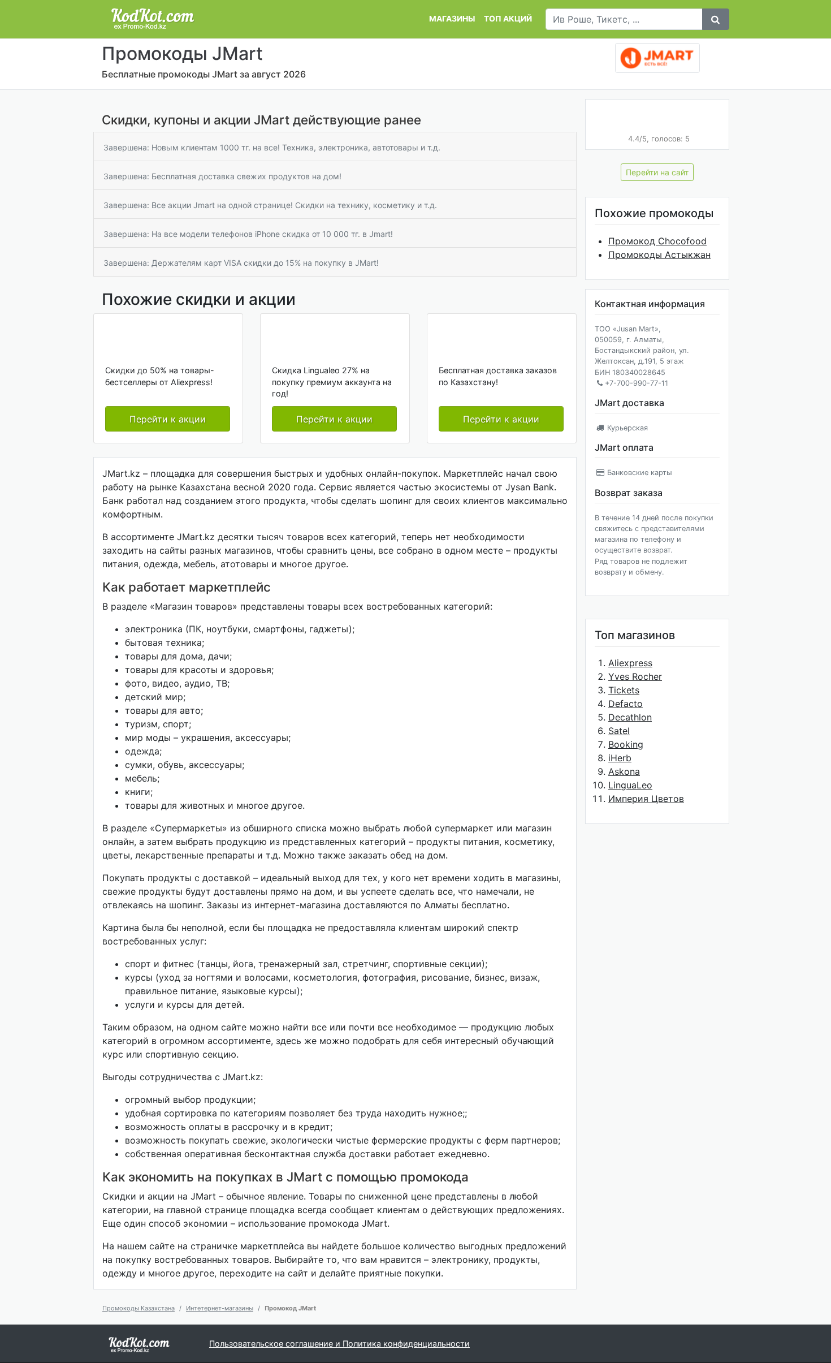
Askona (624, 771)
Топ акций (508, 18)
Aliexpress (630, 662)
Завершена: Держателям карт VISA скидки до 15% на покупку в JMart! (241, 263)
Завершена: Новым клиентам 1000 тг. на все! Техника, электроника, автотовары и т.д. (271, 147)
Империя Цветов (646, 798)
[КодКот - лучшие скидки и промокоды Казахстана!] (153, 19)
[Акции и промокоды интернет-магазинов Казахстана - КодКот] (139, 1344)
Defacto (625, 703)
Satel (619, 730)
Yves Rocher (635, 676)
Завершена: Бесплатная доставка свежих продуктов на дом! (222, 176)
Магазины (452, 18)
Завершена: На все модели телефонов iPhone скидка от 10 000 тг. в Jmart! (248, 234)
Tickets (623, 690)
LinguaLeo (630, 785)
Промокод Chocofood (657, 241)
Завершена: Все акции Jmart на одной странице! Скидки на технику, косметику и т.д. (270, 205)
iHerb (619, 758)
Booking (625, 744)
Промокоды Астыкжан (659, 254)
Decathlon (630, 717)
